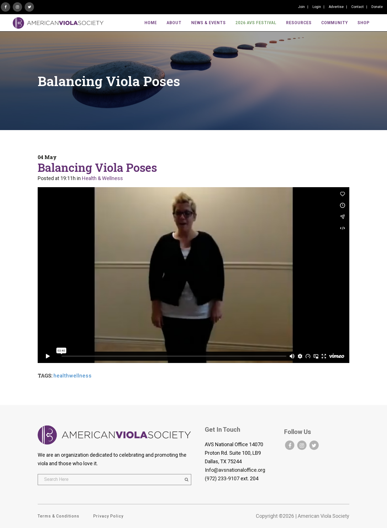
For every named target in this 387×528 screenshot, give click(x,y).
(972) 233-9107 (222, 478)
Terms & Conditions (58, 516)
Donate (377, 7)
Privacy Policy (108, 516)
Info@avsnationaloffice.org (235, 470)
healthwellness (73, 376)
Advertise (336, 7)
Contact (357, 7)
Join (301, 7)
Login (316, 7)
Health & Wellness (102, 178)
